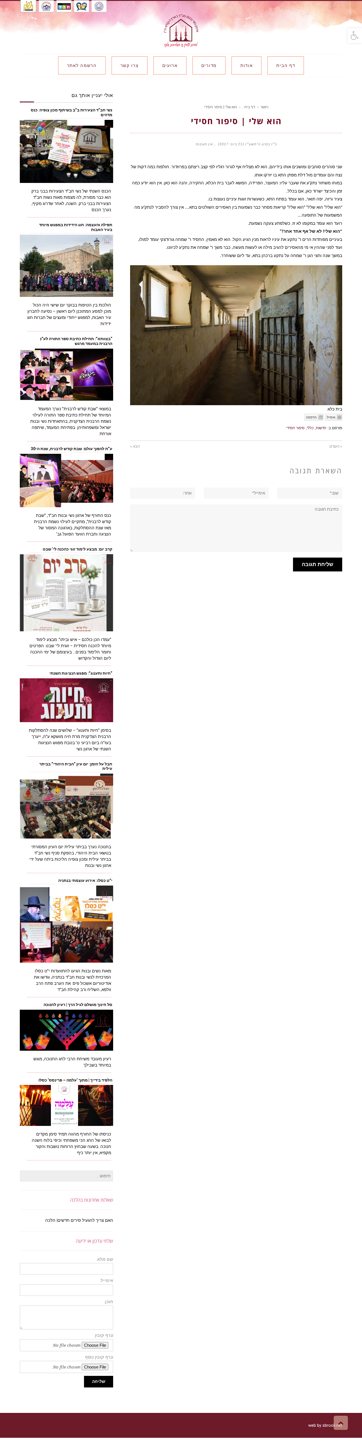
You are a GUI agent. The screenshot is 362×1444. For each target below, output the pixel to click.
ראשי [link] (264, 107)
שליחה (98, 1381)
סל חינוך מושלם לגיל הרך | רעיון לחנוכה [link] (78, 1004)
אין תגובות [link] (204, 144)
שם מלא (105, 1259)
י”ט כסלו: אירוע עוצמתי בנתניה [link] (85, 880)
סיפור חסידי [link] (295, 428)
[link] (355, 35)
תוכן (109, 1302)
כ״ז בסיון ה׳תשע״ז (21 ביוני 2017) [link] (247, 144)
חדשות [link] (321, 428)
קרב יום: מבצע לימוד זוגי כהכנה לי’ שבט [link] (77, 549)
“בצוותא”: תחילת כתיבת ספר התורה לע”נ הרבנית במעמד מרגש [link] (76, 341)
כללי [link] (310, 428)
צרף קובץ (104, 1335)
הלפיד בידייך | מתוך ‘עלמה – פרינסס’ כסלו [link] (75, 1080)
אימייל (106, 1281)
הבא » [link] (135, 446)
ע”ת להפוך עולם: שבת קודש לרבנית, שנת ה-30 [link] (71, 448)
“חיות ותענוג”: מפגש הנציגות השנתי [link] (80, 673)
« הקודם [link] (335, 446)
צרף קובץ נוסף (99, 1357)
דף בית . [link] (249, 107)
